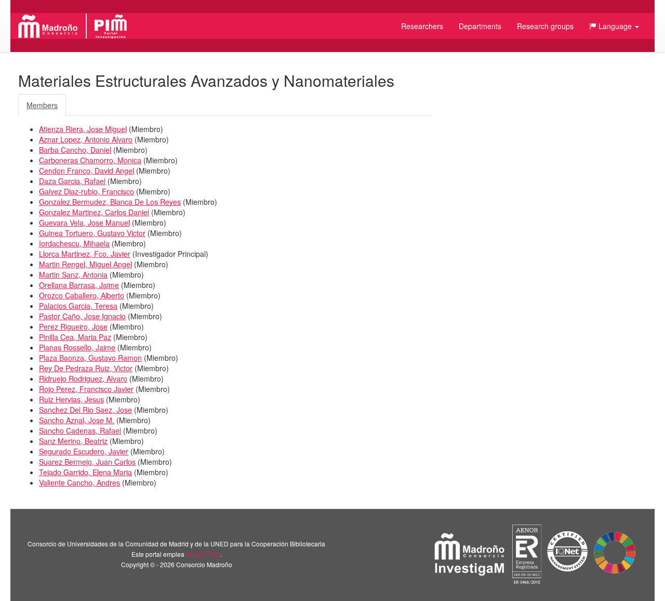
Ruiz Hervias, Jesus (71, 399)
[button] (614, 26)
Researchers (422, 26)
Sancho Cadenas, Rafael (80, 430)
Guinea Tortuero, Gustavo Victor (92, 233)
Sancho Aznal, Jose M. (76, 420)
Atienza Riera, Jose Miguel (83, 129)
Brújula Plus (203, 554)
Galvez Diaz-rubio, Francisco (86, 191)
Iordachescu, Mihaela (74, 243)
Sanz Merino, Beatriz (73, 441)
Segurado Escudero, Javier (83, 451)
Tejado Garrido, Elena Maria (85, 472)
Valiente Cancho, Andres (79, 482)
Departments (480, 26)
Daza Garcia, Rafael (72, 181)
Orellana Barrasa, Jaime (79, 285)
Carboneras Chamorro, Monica (90, 160)
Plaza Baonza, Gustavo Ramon (90, 357)
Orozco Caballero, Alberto (81, 295)
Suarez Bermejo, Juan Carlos (87, 461)
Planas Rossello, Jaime (77, 347)
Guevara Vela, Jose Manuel (84, 222)
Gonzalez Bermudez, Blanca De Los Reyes (110, 202)
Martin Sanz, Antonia (73, 274)
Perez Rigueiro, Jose (73, 326)
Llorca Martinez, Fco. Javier (84, 254)
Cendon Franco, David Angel (86, 170)
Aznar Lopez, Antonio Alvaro (85, 139)
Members (42, 105)
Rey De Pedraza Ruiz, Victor (85, 368)
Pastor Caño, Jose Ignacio (82, 316)
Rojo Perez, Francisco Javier (86, 389)
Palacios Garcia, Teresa (78, 305)
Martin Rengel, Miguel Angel (85, 264)
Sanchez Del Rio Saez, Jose (85, 409)
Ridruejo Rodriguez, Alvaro (83, 378)
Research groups (545, 26)
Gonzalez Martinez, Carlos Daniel (94, 212)
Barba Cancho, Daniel (75, 150)
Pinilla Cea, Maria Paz (75, 337)
